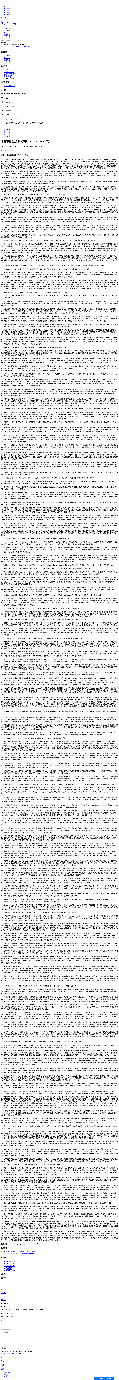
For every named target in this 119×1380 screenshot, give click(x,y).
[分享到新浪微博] (5, 150)
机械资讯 (7, 12)
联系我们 (7, 15)
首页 (5, 6)
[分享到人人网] (9, 150)
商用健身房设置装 (9, 70)
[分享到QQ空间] (3, 150)
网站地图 (3, 1354)
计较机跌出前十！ (9, 76)
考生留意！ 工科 (9, 72)
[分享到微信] (11, 150)
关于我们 (7, 8)
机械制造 (7, 10)
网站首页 (7, 28)
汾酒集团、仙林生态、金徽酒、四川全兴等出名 (21, 1251)
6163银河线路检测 (16, 46)
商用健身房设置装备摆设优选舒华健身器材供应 (21, 1254)
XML (8, 1354)
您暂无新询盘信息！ (18, 1354)
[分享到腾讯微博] (7, 150)
